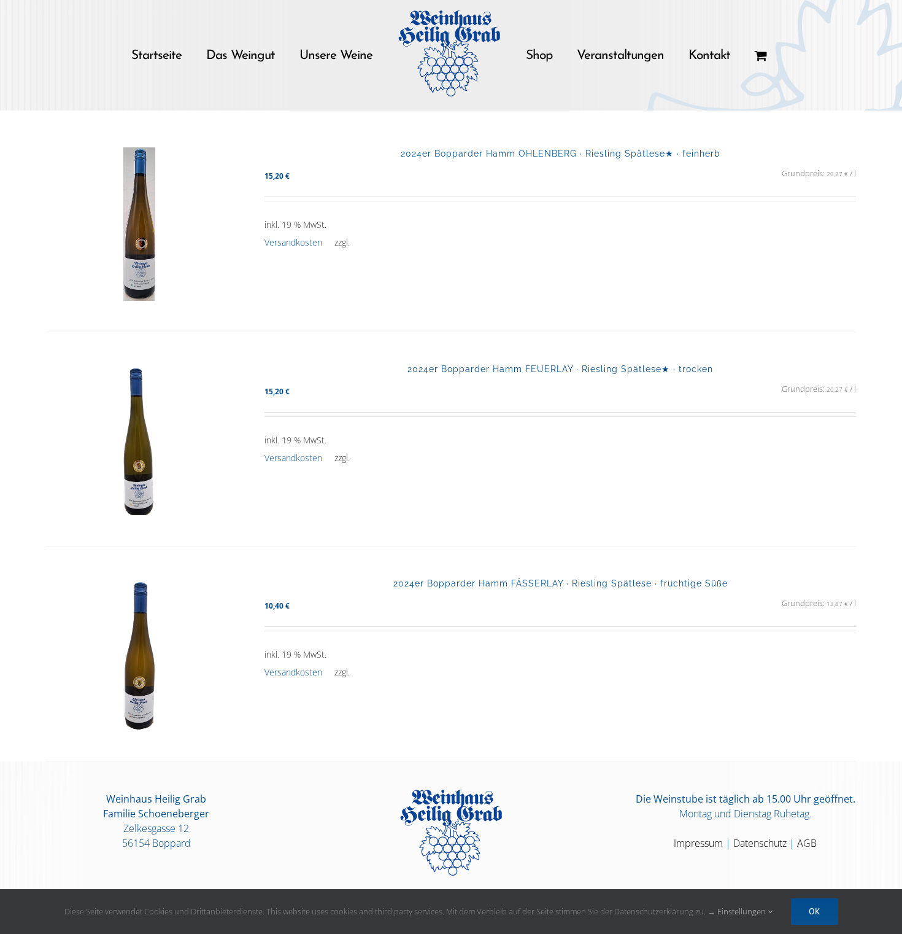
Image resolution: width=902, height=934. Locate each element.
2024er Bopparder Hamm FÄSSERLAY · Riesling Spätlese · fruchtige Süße (560, 583)
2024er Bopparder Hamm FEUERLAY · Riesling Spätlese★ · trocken (560, 369)
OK (814, 911)
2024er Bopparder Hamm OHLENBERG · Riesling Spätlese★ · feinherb (560, 153)
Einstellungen (742, 911)
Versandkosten (293, 242)
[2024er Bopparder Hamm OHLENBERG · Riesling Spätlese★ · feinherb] (139, 224)
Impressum (698, 843)
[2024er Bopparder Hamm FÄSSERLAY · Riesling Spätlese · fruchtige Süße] (139, 653)
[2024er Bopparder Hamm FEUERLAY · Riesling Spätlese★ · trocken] (139, 439)
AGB (807, 843)
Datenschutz (760, 843)
